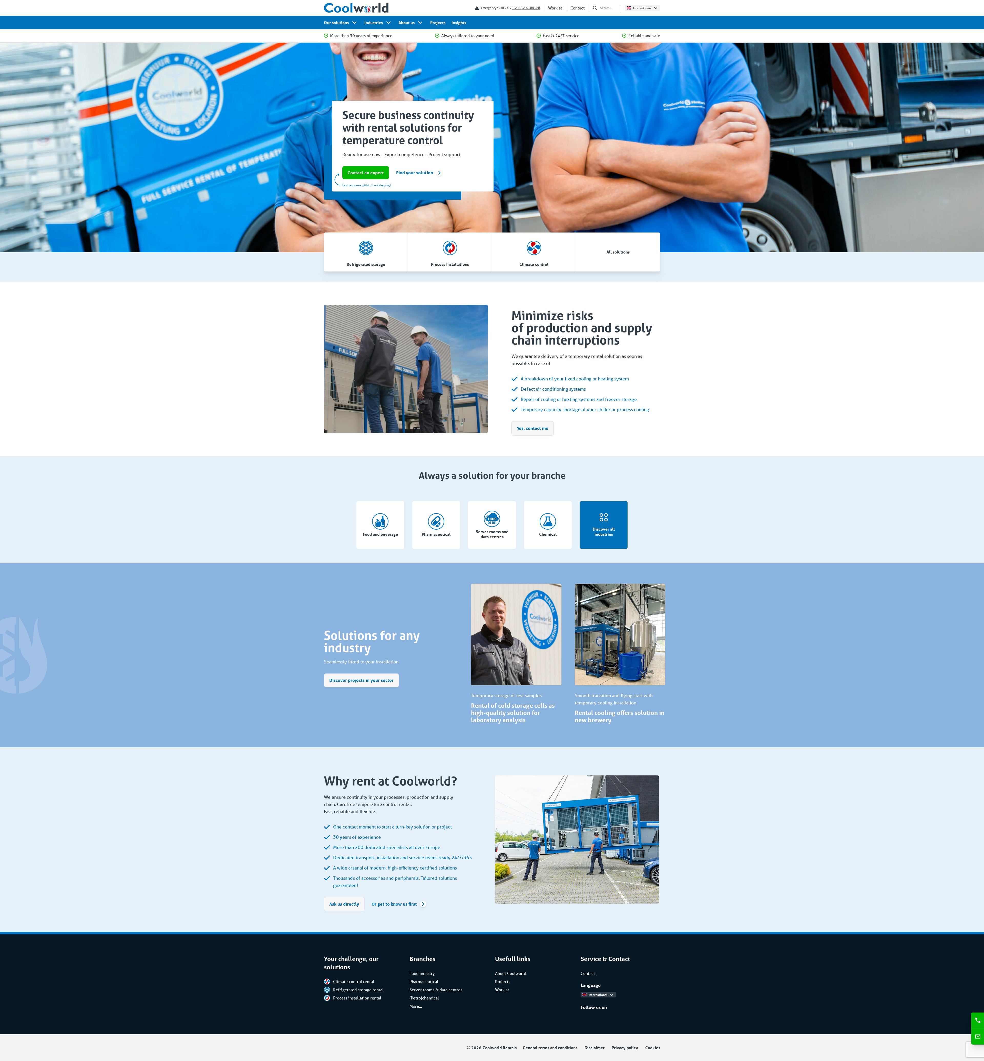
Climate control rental (353, 981)
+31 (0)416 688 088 (526, 8)
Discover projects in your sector (361, 680)
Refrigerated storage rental (358, 989)
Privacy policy (625, 1047)
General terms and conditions (550, 1047)
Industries (373, 22)
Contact (577, 8)
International (642, 8)
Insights (459, 22)
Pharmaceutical (423, 981)
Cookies (652, 1047)
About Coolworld (510, 973)
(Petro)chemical (424, 998)
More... (415, 1006)
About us (406, 22)
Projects (437, 22)
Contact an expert (365, 172)
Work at (555, 8)
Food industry (422, 973)
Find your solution (414, 172)
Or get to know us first (394, 904)
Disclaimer (594, 1047)
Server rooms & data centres (435, 989)
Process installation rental (357, 998)
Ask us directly (344, 904)
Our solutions (336, 22)
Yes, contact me (532, 428)
